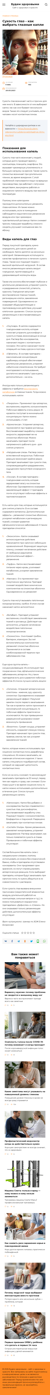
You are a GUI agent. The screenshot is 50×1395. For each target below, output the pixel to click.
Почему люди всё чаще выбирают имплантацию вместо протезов (23, 1294)
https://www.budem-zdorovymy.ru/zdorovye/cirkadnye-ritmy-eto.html (25, 132)
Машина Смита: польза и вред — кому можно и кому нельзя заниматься (22, 1194)
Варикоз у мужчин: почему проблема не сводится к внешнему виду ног (25, 993)
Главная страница (10, 16)
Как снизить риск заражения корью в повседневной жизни (25, 1244)
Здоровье (7, 76)
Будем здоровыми (25, 4)
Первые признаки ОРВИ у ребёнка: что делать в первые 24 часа (24, 1343)
